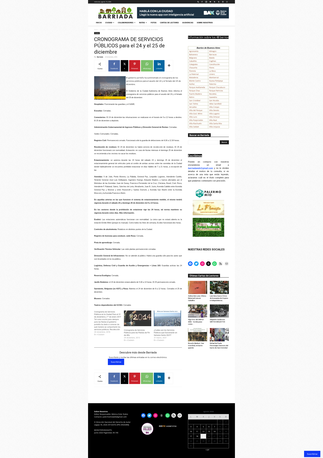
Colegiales (193, 64)
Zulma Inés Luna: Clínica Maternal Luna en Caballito (197, 298)
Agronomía (193, 51)
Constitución (214, 64)
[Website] (223, 1)
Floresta (192, 71)
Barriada (100, 57)
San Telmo (193, 104)
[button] (198, 2)
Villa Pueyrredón (196, 120)
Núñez (192, 84)
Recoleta (212, 94)
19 (203, 436)
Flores (211, 67)
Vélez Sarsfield (215, 104)
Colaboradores (125, 22)
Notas (142, 22)
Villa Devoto (214, 110)
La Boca (212, 71)
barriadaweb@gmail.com (200, 168)
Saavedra (213, 97)
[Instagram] (206, 1)
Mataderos (193, 77)
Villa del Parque (195, 110)
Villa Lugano (214, 113)
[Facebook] (202, 1)
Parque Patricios (216, 90)
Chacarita (193, 67)
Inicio (99, 22)
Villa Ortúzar (214, 117)
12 (203, 431)
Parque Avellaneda (197, 87)
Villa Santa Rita (215, 123)
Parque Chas (194, 90)
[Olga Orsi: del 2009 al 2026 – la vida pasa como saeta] (197, 311)
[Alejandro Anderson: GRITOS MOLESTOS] (219, 311)
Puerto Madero (195, 94)
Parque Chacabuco (217, 87)
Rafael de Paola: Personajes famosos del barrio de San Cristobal (219, 345)
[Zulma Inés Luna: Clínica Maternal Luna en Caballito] (197, 287)
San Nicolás (214, 100)
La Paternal (194, 74)
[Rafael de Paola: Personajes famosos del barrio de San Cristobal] (219, 334)
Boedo (211, 58)
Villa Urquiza (214, 127)
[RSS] (214, 1)
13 (209, 431)
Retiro (191, 97)
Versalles (193, 107)
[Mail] (210, 1)
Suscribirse (116, 362)
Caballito (193, 61)
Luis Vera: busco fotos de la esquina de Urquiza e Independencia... (219, 298)
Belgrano (193, 58)
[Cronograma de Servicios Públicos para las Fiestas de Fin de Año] (137, 318)
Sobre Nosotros (205, 22)
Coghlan (212, 61)
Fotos (153, 22)
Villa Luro (193, 117)
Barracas (213, 54)
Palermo (212, 84)
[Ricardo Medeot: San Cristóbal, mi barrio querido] (197, 334)
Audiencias (187, 22)
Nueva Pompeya (216, 81)
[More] (169, 65)
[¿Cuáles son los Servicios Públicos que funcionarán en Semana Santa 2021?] (167, 318)
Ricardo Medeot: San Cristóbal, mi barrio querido (196, 345)
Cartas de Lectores (169, 22)
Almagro (212, 51)
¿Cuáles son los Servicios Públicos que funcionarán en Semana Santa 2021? (165, 332)
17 (191, 436)
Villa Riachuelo (195, 123)
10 (191, 431)
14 (214, 431)
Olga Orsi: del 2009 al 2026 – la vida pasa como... (195, 322)
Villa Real (213, 120)
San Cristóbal (194, 100)
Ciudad (108, 22)
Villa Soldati (194, 127)
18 (197, 436)
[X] (219, 1)
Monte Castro (194, 81)
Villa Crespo (214, 107)
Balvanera (193, 54)
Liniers (212, 74)
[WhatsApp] (227, 1)
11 (197, 431)
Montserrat (214, 77)
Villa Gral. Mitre (195, 113)
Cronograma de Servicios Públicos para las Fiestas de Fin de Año (137, 332)
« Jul (207, 449)
